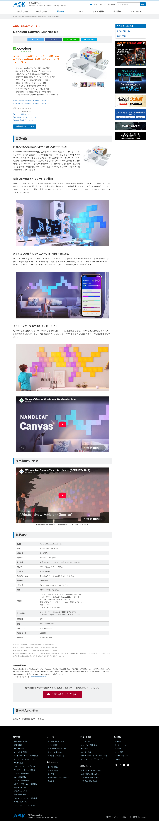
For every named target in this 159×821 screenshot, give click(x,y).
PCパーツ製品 (19, 749)
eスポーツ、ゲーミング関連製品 (26, 756)
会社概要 (118, 741)
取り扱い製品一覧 (123, 31)
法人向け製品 (41, 11)
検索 (142, 4)
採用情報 (118, 749)
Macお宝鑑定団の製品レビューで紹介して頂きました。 (32, 100)
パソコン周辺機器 (20, 752)
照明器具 (36, 16)
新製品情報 (18, 745)
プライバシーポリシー (121, 817)
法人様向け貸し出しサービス (58, 777)
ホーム (15, 16)
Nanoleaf (29, 16)
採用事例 (51, 774)
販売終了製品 (121, 36)
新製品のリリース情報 (56, 741)
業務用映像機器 (20, 795)
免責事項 (108, 817)
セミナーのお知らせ (55, 752)
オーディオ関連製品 (21, 773)
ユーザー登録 (86, 752)
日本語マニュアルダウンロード (25, 117)
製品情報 (60, 11)
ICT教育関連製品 (20, 802)
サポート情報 (98, 11)
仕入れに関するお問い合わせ (91, 770)
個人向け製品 (22, 11)
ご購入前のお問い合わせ (90, 774)
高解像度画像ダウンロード (24, 120)
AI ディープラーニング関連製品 (25, 784)
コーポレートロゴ (121, 756)
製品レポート (53, 781)
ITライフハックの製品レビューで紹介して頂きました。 (32, 103)
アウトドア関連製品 (21, 780)
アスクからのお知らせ (56, 756)
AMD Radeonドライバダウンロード (94, 756)
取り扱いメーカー (20, 741)
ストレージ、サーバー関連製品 (25, 798)
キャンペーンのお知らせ (57, 749)
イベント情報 (53, 745)
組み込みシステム (20, 791)
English (117, 759)
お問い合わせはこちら (64, 694)
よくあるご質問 (97, 4)
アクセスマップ (120, 745)
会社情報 (117, 11)
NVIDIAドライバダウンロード (92, 759)
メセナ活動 (119, 752)
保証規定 (84, 749)
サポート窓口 (110, 4)
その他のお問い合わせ (89, 781)
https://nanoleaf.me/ (38, 677)
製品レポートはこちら (24, 126)
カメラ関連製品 (20, 777)
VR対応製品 (18, 763)
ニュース (79, 11)
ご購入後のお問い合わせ (90, 777)
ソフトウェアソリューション (25, 805)
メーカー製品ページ (22, 114)
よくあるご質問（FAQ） (90, 745)
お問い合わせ (136, 11)
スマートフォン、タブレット (25, 766)
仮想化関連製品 (20, 787)
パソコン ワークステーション (25, 759)
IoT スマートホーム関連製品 (24, 770)
